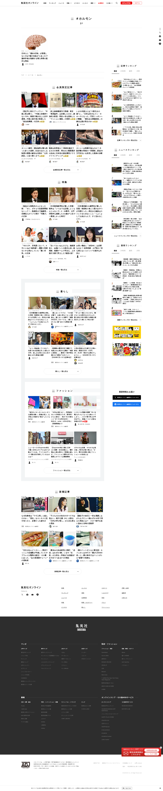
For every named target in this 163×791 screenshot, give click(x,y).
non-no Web (105, 655)
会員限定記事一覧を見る (61, 170)
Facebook (160, 36)
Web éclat (104, 675)
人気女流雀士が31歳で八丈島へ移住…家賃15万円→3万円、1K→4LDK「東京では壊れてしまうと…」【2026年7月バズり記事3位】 (85, 352)
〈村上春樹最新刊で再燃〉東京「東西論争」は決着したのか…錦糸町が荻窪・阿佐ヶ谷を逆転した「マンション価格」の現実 (62, 115)
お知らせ (124, 597)
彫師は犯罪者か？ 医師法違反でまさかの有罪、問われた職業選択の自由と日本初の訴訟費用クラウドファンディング (62, 152)
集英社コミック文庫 (26, 684)
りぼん (63, 652)
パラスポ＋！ (125, 665)
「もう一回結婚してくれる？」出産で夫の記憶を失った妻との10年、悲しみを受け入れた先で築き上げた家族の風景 (39, 351)
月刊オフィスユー (86, 659)
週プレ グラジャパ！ (127, 659)
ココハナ (84, 655)
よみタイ (43, 718)
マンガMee (64, 662)
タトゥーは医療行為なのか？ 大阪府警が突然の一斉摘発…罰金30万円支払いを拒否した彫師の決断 (89, 151)
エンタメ (85, 3)
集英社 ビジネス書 (46, 709)
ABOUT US (96, 763)
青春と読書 (24, 718)
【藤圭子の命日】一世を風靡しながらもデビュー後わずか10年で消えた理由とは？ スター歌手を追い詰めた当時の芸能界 (89, 519)
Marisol (104, 671)
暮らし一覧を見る (61, 371)
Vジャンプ (24, 659)
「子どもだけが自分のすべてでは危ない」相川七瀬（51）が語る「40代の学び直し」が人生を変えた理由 (62, 519)
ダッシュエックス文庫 (67, 715)
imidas (43, 728)
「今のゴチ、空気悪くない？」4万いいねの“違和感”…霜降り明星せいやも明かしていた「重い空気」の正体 (35, 249)
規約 (124, 766)
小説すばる (24, 709)
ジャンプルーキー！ (26, 671)
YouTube (160, 40)
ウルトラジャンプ (46, 668)
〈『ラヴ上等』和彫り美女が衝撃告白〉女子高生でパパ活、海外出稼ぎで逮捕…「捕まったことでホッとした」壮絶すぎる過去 (132, 131)
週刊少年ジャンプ (26, 652)
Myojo (123, 652)
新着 (45, 3)
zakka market (105, 739)
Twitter (160, 32)
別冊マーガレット (66, 659)
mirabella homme (106, 736)
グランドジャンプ (46, 665)
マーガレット (65, 655)
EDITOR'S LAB (126, 709)
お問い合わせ (138, 763)
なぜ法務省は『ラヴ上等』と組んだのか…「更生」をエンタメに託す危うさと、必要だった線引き (35, 518)
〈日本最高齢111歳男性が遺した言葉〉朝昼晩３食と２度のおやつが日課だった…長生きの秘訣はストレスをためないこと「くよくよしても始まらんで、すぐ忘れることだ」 (89, 212)
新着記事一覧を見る (62, 571)
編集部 (124, 593)
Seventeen (105, 652)
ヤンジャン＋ (44, 659)
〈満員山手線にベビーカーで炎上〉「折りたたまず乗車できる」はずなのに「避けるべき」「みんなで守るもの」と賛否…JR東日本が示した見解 (132, 193)
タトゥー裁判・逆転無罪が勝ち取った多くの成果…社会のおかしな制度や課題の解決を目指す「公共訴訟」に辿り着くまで (35, 152)
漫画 (83, 593)
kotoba (43, 722)
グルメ (104, 602)
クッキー (84, 652)
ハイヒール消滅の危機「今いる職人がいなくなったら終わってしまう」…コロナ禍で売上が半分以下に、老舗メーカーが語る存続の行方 (85, 416)
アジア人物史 (24, 722)
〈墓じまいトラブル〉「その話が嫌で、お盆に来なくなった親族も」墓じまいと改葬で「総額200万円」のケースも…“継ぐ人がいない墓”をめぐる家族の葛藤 (62, 318)
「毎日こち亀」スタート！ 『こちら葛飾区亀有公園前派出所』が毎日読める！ (132, 311)
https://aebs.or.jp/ (44, 768)
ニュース (61, 3)
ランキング (52, 3)
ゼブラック (24, 668)
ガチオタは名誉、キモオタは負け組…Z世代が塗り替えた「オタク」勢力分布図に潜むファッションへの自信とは (85, 451)
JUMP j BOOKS (65, 718)
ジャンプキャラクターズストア (110, 714)
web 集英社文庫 (25, 715)
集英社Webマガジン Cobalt (68, 705)
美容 (103, 597)
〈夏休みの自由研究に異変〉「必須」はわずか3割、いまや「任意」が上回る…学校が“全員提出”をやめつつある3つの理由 (62, 554)
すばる (23, 705)
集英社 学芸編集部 (46, 705)
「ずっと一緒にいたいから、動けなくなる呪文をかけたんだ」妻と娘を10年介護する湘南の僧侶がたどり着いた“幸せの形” (85, 316)
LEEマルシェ (105, 723)
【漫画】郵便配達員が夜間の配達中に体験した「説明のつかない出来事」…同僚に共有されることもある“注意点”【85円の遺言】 (132, 299)
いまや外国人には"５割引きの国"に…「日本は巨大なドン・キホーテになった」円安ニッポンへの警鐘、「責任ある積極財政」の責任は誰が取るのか (89, 116)
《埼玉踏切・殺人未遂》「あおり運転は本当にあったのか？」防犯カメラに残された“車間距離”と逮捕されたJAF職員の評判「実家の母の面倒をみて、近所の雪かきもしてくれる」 (132, 223)
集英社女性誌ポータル (107, 683)
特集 (62, 602)
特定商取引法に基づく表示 (135, 766)
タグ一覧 (30, 75)
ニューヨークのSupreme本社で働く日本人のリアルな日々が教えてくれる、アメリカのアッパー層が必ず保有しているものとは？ (39, 452)
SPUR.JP (104, 665)
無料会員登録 (126, 3)
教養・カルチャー (26, 51)
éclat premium (106, 730)
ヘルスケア (105, 593)
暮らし (78, 203)
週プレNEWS (125, 655)
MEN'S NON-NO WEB (108, 686)
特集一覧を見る (61, 270)
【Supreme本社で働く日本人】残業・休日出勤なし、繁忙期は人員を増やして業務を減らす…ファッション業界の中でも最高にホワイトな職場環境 (62, 452)
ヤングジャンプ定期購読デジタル (50, 655)
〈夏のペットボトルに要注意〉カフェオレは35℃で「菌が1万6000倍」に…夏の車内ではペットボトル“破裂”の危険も (89, 554)
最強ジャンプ (24, 662)
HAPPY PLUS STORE (108, 717)
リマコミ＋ (64, 665)
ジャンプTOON (25, 675)
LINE (160, 44)
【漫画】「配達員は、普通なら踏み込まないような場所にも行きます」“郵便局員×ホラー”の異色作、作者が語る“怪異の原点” (132, 274)
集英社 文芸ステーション (28, 712)
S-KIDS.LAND (85, 709)
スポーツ (104, 588)
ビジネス (77, 3)
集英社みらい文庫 (86, 705)
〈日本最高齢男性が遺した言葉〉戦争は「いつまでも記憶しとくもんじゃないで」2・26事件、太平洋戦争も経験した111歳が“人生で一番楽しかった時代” (62, 211)
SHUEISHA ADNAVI (127, 705)
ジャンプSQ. (24, 655)
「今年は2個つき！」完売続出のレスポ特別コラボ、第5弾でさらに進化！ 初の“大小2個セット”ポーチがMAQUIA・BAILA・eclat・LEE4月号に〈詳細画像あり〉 (62, 417)
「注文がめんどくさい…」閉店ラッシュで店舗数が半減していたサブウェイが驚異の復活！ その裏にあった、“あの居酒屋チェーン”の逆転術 (35, 555)
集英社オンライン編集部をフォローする (128, 397)
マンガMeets (64, 668)
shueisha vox (105, 720)
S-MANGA (24, 678)
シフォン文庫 (65, 712)
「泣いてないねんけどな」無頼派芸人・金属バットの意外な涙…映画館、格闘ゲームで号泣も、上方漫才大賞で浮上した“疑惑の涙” (62, 249)
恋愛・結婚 (125, 588)
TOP (22, 75)
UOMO (103, 689)
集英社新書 (44, 712)
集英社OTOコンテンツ (108, 705)
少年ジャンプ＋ (25, 665)
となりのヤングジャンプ (47, 662)
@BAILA (104, 659)
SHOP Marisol (106, 726)
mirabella (104, 733)
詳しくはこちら (127, 788)
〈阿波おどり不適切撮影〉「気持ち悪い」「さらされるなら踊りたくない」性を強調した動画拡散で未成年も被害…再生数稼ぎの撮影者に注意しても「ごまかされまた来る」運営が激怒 (132, 207)
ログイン (137, 3)
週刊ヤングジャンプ (46, 652)
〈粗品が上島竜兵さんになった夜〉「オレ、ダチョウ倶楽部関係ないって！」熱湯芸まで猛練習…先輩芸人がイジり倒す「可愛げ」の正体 (35, 211)
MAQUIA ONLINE (106, 662)
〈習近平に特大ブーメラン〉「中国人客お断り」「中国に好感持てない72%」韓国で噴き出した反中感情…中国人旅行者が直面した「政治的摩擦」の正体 (35, 116)
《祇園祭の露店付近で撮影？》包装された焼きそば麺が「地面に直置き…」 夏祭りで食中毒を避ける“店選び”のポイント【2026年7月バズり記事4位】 (62, 352)
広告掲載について (127, 763)
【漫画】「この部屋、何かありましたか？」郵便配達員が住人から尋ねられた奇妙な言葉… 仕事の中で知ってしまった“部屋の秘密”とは (132, 286)
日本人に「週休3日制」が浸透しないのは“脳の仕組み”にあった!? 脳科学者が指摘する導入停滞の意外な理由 (35, 57)
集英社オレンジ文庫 (66, 709)
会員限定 (101, 3)
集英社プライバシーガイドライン (111, 763)
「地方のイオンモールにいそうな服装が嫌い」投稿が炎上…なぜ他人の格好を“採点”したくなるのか (39, 415)
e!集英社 (43, 725)
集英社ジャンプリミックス (28, 681)
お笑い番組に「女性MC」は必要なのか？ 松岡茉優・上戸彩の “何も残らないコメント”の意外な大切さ (89, 249)
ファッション (31, 410)
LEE (103, 668)
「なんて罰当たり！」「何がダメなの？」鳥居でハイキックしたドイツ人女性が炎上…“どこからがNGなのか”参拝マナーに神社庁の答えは (132, 96)
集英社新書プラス (46, 715)
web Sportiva (125, 662)
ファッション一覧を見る (61, 470)
